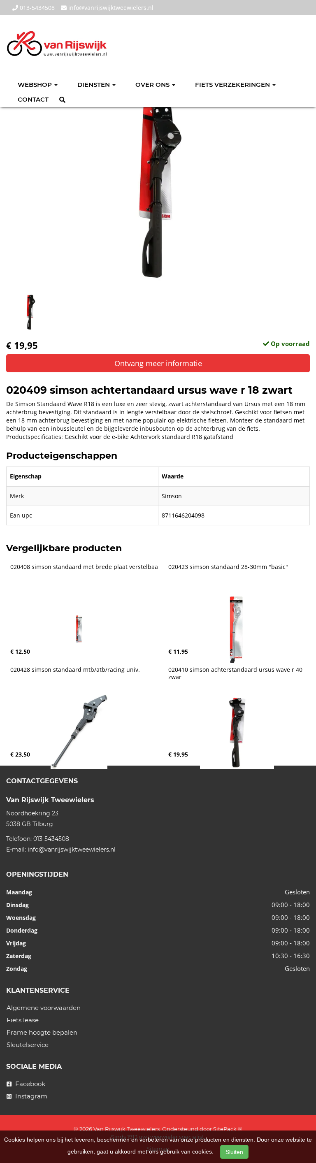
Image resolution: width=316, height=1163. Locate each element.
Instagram (30, 1096)
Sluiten (234, 1152)
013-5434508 (36, 8)
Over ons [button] (153, 84)
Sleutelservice (28, 1045)
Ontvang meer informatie (158, 363)
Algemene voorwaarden (44, 1008)
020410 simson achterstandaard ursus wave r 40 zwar (236, 673)
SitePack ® (227, 1129)
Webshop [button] (35, 84)
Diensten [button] (94, 84)
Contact (33, 99)
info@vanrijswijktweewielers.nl (110, 8)
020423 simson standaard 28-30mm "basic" (228, 567)
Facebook (29, 1084)
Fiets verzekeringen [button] (233, 84)
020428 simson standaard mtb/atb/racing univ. (75, 669)
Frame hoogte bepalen (42, 1032)
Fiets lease (23, 1020)
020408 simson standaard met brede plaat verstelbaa (84, 567)
